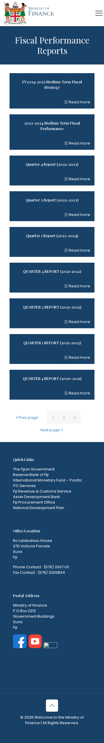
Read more (79, 102)
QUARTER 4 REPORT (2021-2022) (52, 271)
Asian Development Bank (36, 496)
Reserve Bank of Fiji (31, 474)
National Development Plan (38, 508)
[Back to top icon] (52, 705)
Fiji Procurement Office (34, 502)
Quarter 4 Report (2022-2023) (52, 164)
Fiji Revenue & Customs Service (42, 491)
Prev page (28, 417)
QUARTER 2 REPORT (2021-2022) (52, 306)
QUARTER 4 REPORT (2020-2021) (52, 378)
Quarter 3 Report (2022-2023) (52, 199)
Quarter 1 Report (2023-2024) (52, 235)
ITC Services (24, 485)
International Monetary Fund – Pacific (47, 480)
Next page (50, 430)
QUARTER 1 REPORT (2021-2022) (52, 342)
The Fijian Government (34, 469)
